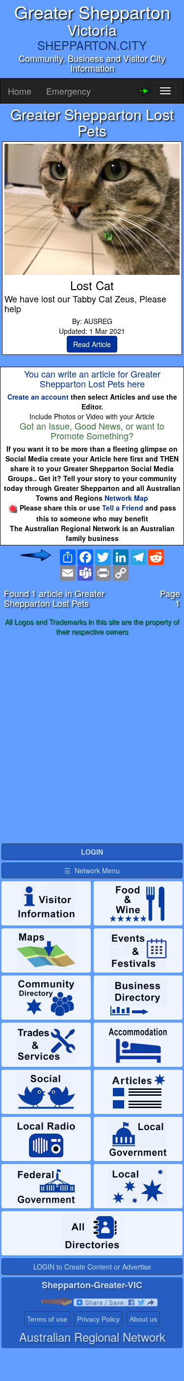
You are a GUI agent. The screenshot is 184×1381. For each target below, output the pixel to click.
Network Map (126, 498)
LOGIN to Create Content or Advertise (92, 1267)
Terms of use (47, 1319)
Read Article (92, 344)
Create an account (38, 397)
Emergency (68, 90)
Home (19, 90)
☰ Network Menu (92, 870)
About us (143, 1319)
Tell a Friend (122, 508)
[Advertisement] (92, 740)
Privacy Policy (98, 1319)
